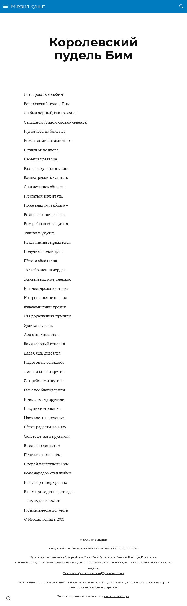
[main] (94, 48)
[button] (5, 6)
